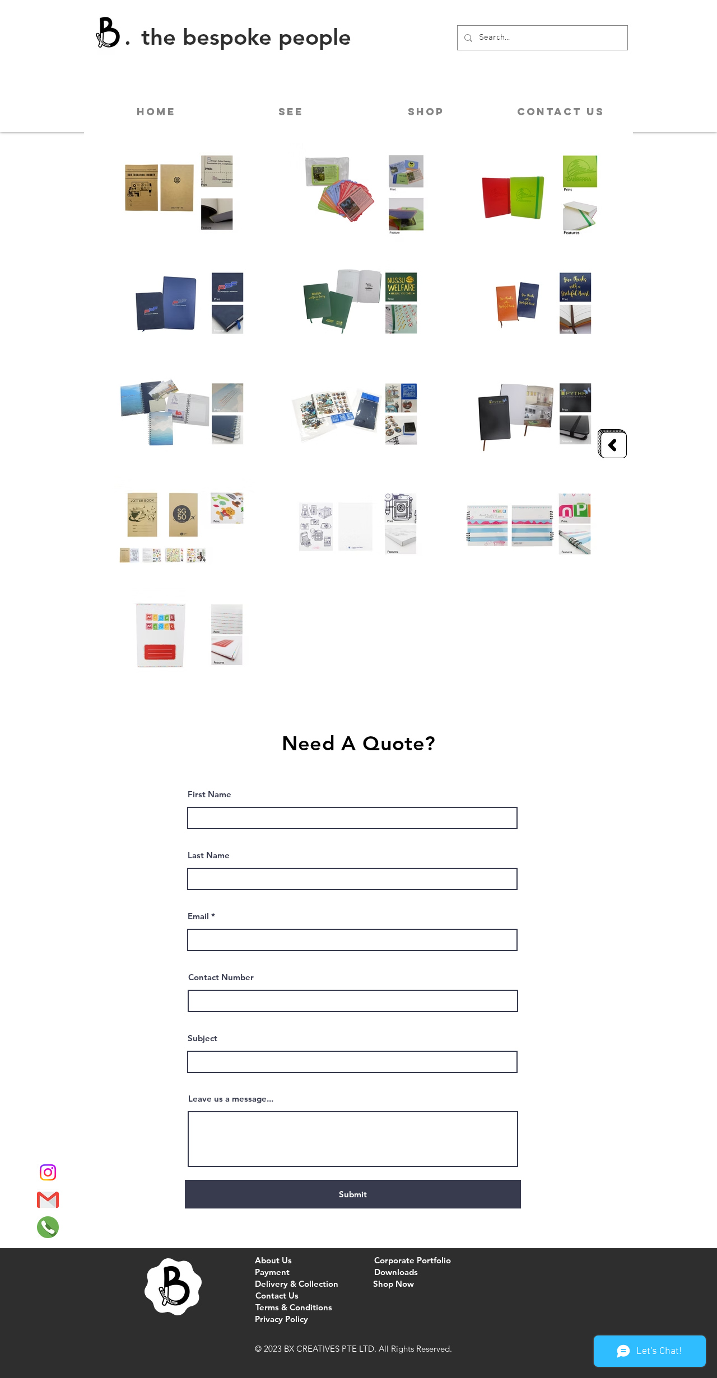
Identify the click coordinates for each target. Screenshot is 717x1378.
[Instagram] (48, 1172)
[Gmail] (48, 1200)
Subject (202, 1038)
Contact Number (221, 977)
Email (198, 916)
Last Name (209, 855)
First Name (209, 794)
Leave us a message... (230, 1098)
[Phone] (48, 1227)
